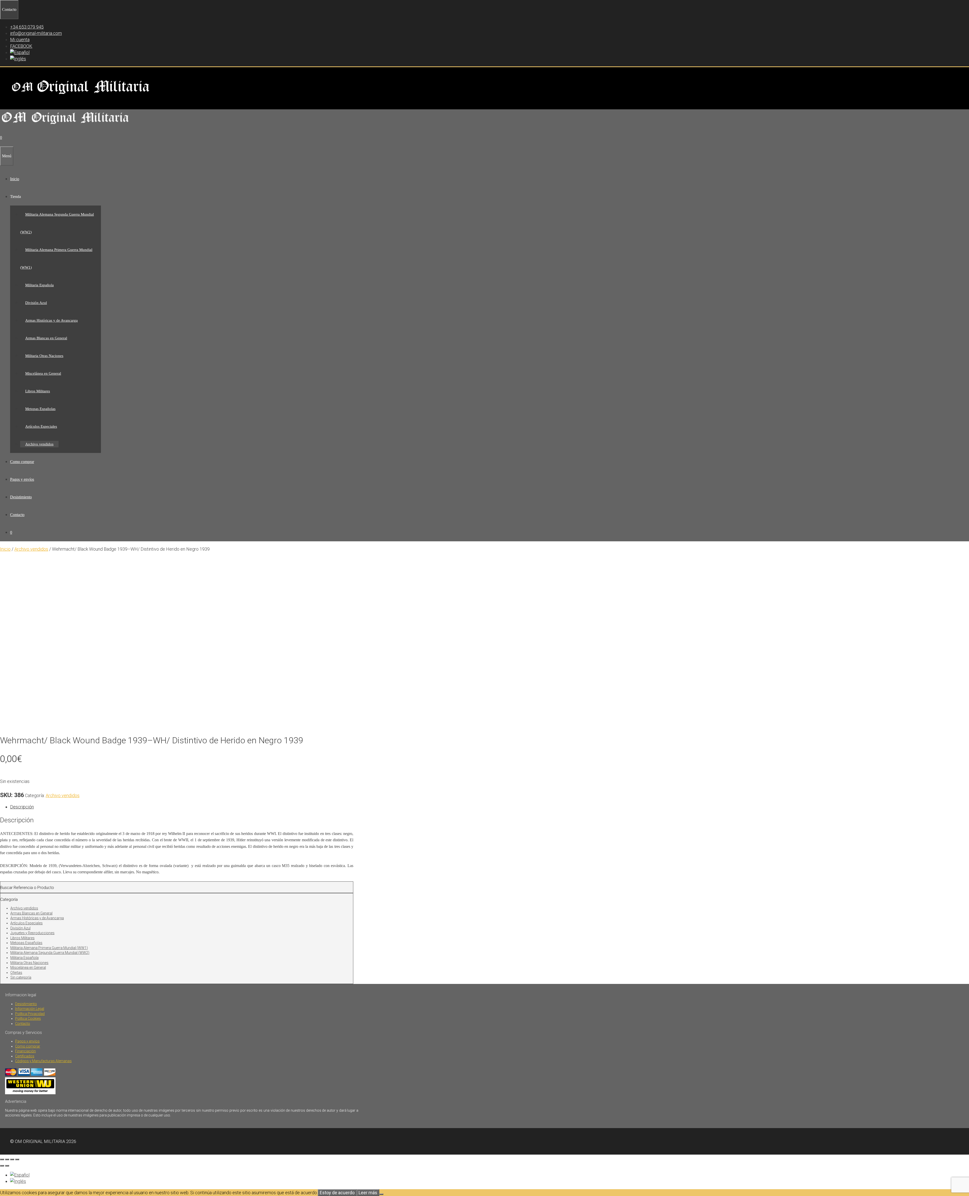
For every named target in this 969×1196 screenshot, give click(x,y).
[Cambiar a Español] (20, 1175)
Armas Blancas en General (46, 338)
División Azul (36, 303)
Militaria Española (39, 285)
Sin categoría (20, 977)
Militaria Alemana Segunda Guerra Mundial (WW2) (49, 953)
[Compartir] (12, 1159)
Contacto (17, 515)
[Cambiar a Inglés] (18, 58)
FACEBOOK (21, 46)
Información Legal (29, 1009)
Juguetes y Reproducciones (32, 933)
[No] (381, 1194)
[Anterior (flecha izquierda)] (2, 1165)
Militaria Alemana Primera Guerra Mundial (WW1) (49, 948)
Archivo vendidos (39, 444)
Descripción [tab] (22, 806)
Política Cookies (28, 1018)
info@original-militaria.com (36, 33)
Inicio (14, 179)
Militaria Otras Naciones (44, 356)
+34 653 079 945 (27, 27)
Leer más (368, 1192)
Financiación (25, 1051)
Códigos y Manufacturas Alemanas (43, 1061)
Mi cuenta (20, 39)
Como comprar (22, 462)
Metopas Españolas (40, 409)
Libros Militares (37, 391)
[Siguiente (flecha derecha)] (7, 1165)
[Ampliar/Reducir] (2, 1159)
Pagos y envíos (22, 479)
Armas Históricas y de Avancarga (51, 320)
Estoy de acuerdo (337, 1192)
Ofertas (16, 973)
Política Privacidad (30, 1014)
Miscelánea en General (43, 373)
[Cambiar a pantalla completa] (7, 1159)
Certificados (24, 1056)
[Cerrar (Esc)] (17, 1159)
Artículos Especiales (41, 426)
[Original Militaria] (65, 125)
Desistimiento (21, 497)
